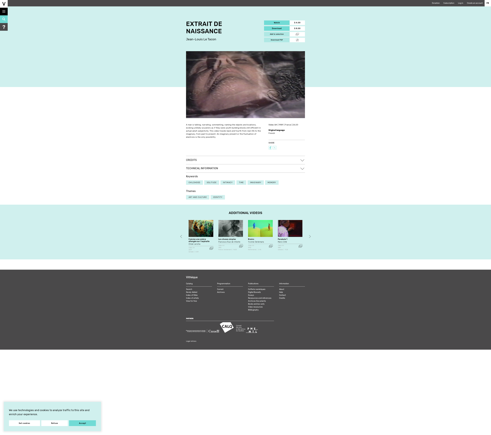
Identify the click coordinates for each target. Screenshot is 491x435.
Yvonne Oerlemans (256, 242)
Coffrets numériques (256, 289)
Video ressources (255, 307)
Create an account (475, 3)
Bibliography (253, 310)
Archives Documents (257, 301)
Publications (253, 284)
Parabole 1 (282, 239)
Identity (217, 197)
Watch (282, 23)
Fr (488, 3)
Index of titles (192, 295)
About (281, 289)
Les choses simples (227, 239)
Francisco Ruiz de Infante (229, 242)
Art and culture (198, 197)
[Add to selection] (211, 248)
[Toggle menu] (4, 11)
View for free (191, 301)
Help (281, 292)
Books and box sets (256, 304)
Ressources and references (259, 298)
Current (220, 289)
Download (281, 28)
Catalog (189, 284)
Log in (460, 3)
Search (189, 289)
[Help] (4, 27)
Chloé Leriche (194, 244)
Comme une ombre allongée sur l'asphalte (199, 240)
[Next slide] (310, 236)
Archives (221, 292)
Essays (251, 295)
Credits (282, 298)
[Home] (4, 4)
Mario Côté (282, 242)
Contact (282, 295)
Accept (82, 423)
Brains (251, 239)
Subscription (448, 3)
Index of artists (192, 298)
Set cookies (24, 423)
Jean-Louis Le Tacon (201, 39)
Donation (436, 3)
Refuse (54, 423)
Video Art (273, 125)
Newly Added (191, 292)
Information (284, 284)
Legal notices (191, 341)
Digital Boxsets (254, 292)
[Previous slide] (181, 236)
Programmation (223, 284)
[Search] (4, 19)
